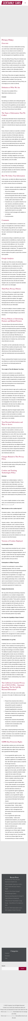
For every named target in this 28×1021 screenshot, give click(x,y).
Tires (6, 958)
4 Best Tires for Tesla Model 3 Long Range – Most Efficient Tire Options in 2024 (14, 903)
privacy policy (9, 1011)
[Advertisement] (14, 20)
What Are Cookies (8, 504)
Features (7, 953)
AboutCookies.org (12, 631)
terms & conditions (11, 1015)
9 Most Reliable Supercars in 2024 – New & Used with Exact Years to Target (13, 886)
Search (3, 965)
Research (7, 955)
